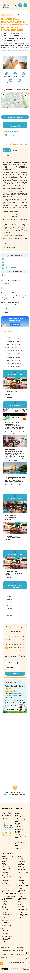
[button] (15, 100)
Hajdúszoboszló (14, 39)
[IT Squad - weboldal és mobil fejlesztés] (26, 969)
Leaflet (26, 107)
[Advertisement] (15, 751)
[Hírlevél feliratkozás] (1, 963)
